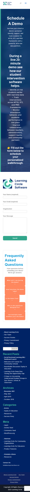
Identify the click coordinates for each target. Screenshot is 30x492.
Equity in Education (11, 411)
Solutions (7, 439)
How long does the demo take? (15, 291)
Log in (6, 425)
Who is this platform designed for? (15, 307)
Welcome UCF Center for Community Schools (13, 363)
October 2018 (9, 399)
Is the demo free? (12, 299)
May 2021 (7, 394)
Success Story (9, 416)
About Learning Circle (11, 332)
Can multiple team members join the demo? (15, 316)
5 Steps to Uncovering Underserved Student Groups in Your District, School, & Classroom (15, 379)
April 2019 (7, 397)
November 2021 (9, 391)
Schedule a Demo (10, 454)
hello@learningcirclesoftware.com (11, 465)
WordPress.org (9, 433)
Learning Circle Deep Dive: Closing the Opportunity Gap (14, 372)
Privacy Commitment (11, 340)
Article (6, 408)
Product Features (10, 449)
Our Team (7, 335)
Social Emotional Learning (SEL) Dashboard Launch (14, 358)
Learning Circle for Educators (14, 446)
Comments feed (10, 430)
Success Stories (9, 337)
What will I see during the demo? (15, 282)
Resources (8, 413)
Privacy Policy (9, 343)
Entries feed (8, 428)
